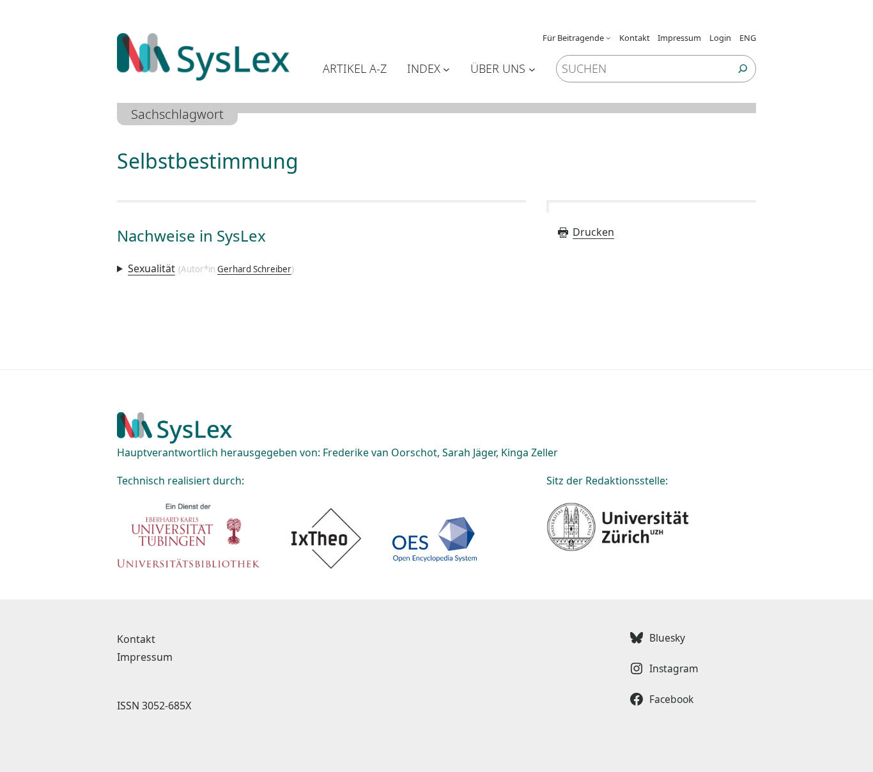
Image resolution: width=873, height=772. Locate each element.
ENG (747, 37)
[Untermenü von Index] (446, 68)
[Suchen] (742, 68)
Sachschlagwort (177, 114)
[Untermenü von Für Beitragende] (608, 37)
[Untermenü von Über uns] (532, 68)
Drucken (593, 232)
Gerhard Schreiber (254, 269)
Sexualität (151, 268)
